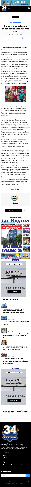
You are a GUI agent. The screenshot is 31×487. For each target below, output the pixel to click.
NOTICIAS (12, 22)
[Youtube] (3, 467)
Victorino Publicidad (20, 483)
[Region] (15, 197)
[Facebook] (12, 38)
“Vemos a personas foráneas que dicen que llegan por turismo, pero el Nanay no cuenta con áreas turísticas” (15, 347)
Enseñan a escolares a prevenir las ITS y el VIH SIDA (22, 413)
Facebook (7, 464)
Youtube (6, 467)
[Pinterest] (19, 38)
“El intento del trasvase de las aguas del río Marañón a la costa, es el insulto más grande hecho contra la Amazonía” (16, 335)
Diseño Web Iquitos (10, 483)
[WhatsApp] (22, 38)
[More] (24, 210)
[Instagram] (11, 465)
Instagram (15, 464)
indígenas (17, 189)
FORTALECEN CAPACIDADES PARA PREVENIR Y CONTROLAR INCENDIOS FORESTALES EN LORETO (16, 323)
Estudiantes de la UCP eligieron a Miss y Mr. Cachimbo (8, 413)
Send (27, 475)
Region (12, 34)
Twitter (22, 464)
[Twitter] (15, 38)
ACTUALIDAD (18, 22)
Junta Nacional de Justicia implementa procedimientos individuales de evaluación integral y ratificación (15, 310)
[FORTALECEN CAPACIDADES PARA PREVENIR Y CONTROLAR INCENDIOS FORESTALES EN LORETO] (4, 318)
